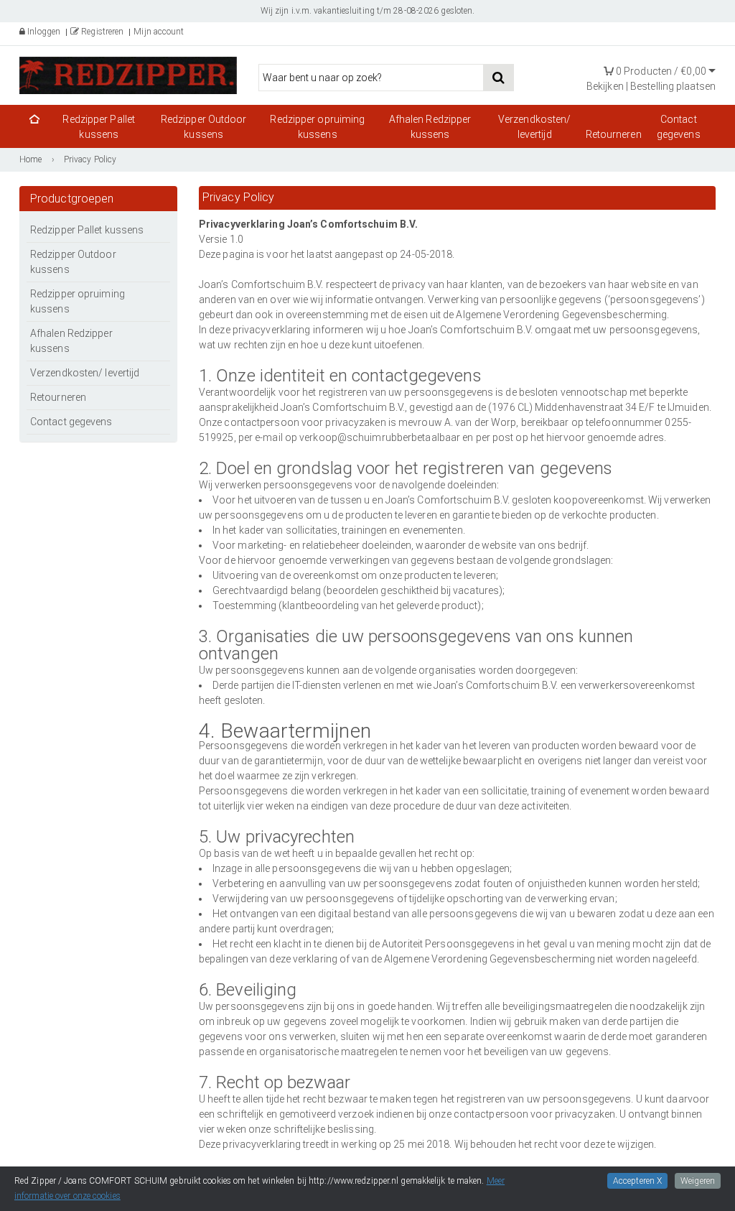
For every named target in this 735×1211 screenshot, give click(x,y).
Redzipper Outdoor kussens (204, 126)
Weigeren (697, 1181)
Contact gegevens (679, 126)
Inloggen (42, 32)
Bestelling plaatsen (673, 86)
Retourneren (614, 134)
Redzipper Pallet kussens (98, 126)
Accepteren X (637, 1181)
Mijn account (159, 32)
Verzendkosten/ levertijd (534, 126)
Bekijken (605, 86)
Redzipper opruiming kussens (317, 126)
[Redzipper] (128, 74)
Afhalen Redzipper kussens (430, 126)
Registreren (101, 32)
